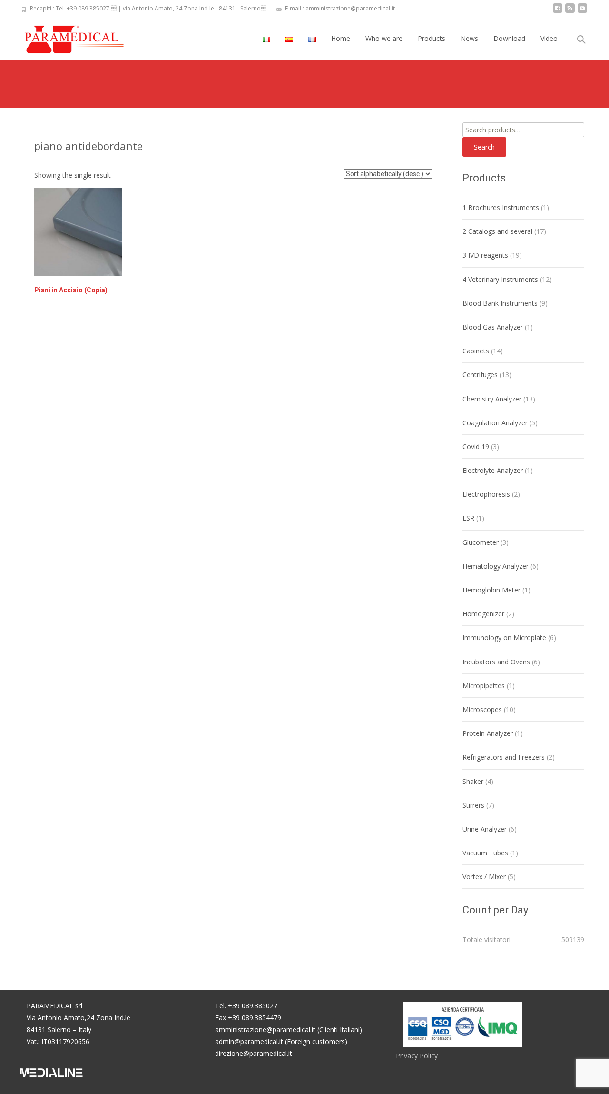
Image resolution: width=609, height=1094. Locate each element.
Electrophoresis (486, 494)
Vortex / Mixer (484, 876)
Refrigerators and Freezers (503, 757)
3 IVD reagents (485, 255)
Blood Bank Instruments (500, 303)
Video (549, 38)
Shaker (472, 781)
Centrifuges (480, 374)
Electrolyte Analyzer (492, 470)
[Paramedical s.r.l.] (65, 36)
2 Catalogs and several (497, 231)
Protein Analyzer (487, 733)
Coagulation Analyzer (495, 422)
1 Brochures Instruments (500, 207)
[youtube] (582, 11)
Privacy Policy (417, 1055)
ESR (468, 517)
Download (509, 38)
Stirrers (473, 805)
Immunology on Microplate (504, 637)
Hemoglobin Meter (491, 589)
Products (431, 38)
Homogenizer (483, 613)
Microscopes (482, 709)
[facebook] (557, 11)
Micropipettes (483, 685)
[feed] (570, 11)
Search (484, 146)
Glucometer (480, 542)
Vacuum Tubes (485, 852)
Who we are (384, 38)
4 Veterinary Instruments (500, 279)
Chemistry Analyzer (491, 398)
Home (340, 38)
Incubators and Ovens (496, 661)
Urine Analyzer (484, 828)
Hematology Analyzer (495, 566)
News (469, 38)
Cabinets (475, 350)
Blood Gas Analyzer (492, 326)
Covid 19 (475, 446)
